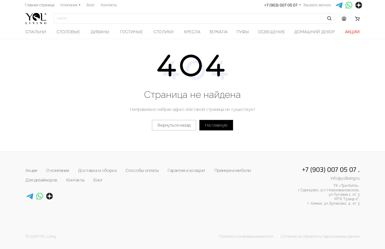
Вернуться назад (174, 125)
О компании (57, 170)
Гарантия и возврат (186, 170)
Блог (98, 179)
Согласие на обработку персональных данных (320, 236)
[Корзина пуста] (357, 18)
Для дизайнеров (41, 179)
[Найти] (329, 18)
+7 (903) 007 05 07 (280, 5)
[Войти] (344, 18)
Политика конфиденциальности (246, 236)
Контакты (75, 179)
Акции (31, 170)
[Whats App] (39, 196)
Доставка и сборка (97, 170)
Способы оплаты (142, 170)
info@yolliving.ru (345, 178)
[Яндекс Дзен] (49, 196)
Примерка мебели (232, 170)
